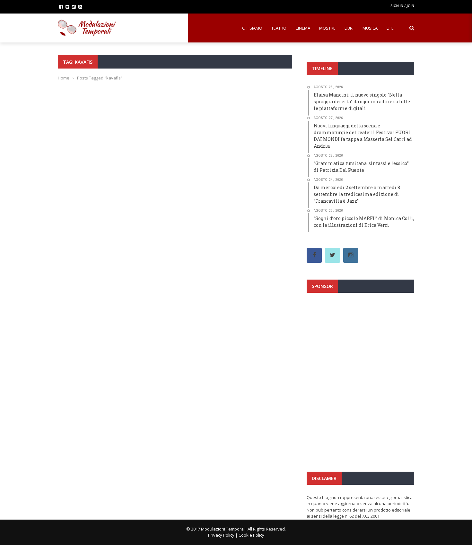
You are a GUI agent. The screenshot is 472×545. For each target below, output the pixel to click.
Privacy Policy (221, 535)
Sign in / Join (402, 5)
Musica (370, 28)
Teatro (278, 28)
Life (390, 28)
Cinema (302, 28)
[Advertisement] (360, 355)
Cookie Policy (251, 535)
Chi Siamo (252, 28)
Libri (349, 28)
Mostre (327, 28)
